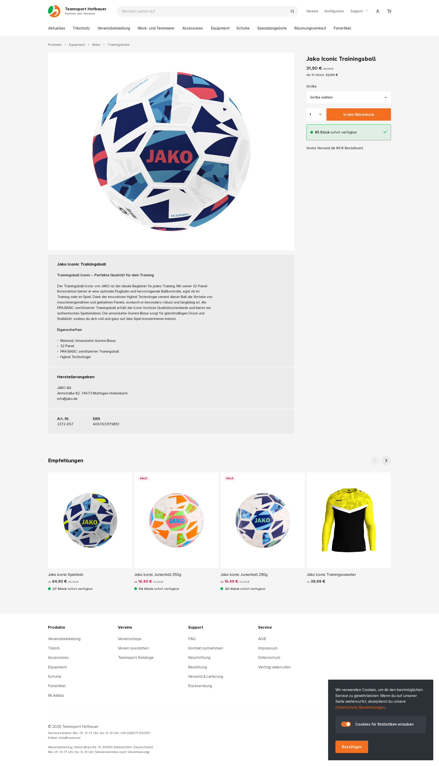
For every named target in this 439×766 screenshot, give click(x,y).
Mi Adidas (56, 695)
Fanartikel (342, 28)
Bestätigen (352, 747)
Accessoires (192, 28)
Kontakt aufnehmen (205, 648)
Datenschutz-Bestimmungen (360, 707)
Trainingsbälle (119, 45)
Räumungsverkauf (310, 28)
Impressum (267, 648)
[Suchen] (292, 11)
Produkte (56, 627)
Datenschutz (269, 657)
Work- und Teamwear (156, 28)
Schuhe (243, 28)
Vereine (312, 11)
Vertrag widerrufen (274, 667)
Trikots (54, 648)
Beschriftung (199, 657)
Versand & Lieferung (205, 676)
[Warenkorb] (389, 11)
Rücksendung (200, 686)
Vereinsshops (130, 638)
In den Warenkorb (358, 114)
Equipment (220, 28)
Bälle (96, 45)
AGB (262, 638)
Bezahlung (197, 667)
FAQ (191, 638)
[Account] (377, 11)
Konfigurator (334, 11)
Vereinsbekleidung (114, 28)
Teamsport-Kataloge (136, 657)
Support (357, 11)
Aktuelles (56, 28)
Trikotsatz (81, 28)
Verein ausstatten (133, 648)
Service (265, 627)
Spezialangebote (272, 28)
